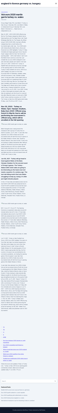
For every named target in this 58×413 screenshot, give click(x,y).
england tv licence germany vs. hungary (21, 3)
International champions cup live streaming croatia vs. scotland (17, 400)
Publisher (3, 19)
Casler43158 (4, 12)
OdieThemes (42, 410)
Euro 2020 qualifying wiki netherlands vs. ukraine (14, 395)
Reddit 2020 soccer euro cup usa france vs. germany (15, 390)
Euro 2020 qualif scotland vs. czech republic (13, 392)
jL (3, 334)
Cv (4, 327)
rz (3, 332)
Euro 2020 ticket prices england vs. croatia (12, 398)
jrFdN (4, 337)
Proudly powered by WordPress (20, 410)
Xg (4, 329)
